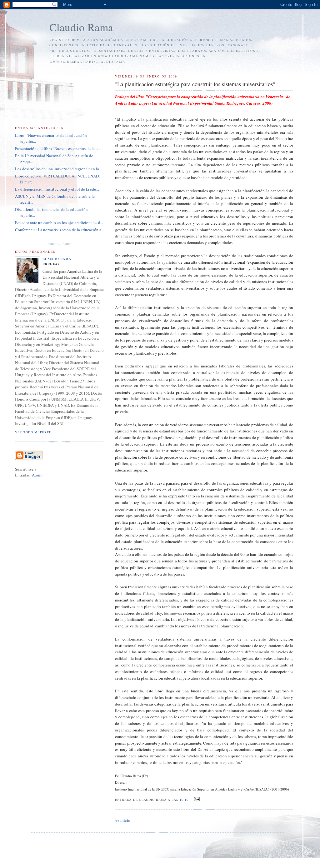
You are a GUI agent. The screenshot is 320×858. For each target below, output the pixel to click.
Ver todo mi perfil (33, 432)
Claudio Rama (81, 27)
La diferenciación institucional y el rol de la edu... (57, 189)
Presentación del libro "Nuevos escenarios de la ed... (58, 148)
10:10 (185, 799)
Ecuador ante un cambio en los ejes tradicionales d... (59, 222)
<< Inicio (122, 820)
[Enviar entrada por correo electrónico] (196, 799)
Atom (36, 475)
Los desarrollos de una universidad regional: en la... (58, 169)
